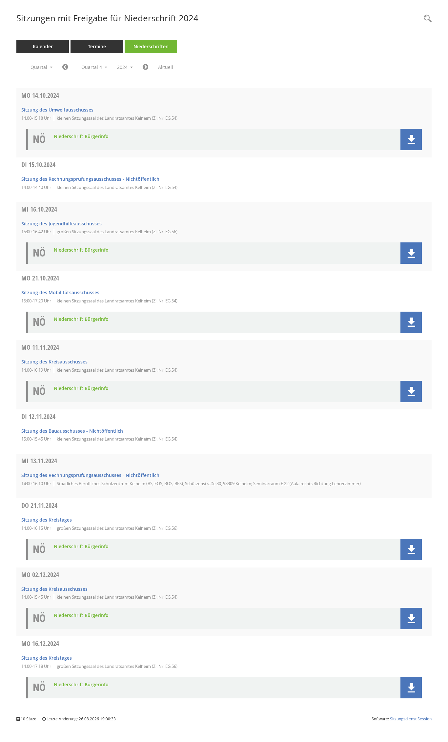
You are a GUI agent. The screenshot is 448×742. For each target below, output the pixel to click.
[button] (411, 139)
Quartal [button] (40, 67)
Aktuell (165, 67)
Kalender (43, 46)
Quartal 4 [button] (92, 67)
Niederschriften (151, 46)
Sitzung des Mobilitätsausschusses (60, 292)
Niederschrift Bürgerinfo (81, 136)
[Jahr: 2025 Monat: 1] (145, 67)
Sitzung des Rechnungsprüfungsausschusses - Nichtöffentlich (90, 179)
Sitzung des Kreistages (46, 520)
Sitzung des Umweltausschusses (57, 110)
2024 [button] (123, 67)
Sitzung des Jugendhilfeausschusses (61, 223)
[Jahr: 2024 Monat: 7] (65, 67)
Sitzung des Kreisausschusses (54, 362)
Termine (97, 46)
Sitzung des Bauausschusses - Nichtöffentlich (72, 431)
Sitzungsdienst (411, 719)
